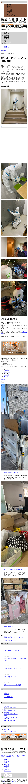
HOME (9, 4)
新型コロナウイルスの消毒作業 (12, 685)
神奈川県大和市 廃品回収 (11, 472)
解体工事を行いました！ (10, 640)
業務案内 (9, 6)
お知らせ (6, 692)
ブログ (9, 12)
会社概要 (9, 11)
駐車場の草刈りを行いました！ (12, 668)
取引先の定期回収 (9, 626)
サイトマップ (11, 15)
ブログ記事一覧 (8, 697)
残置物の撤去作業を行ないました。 (14, 637)
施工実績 (9, 7)
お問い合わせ (11, 14)
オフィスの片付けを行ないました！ (14, 569)
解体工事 (6, 729)
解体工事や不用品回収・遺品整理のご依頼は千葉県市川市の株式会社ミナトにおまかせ (14, 756)
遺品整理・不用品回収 (10, 731)
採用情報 (9, 9)
